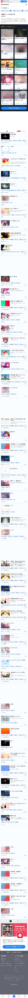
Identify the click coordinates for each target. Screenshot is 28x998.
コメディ (16, 972)
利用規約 (5, 975)
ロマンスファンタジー (19, 961)
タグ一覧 (2, 961)
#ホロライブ (5, 10)
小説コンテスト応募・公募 (5, 963)
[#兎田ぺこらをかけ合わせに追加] (23, 11)
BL (15, 967)
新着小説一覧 (3, 958)
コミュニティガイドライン (20, 975)
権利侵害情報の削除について (9, 978)
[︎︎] (1, 58)
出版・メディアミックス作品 (6, 965)
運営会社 (17, 980)
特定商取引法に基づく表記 (15, 977)
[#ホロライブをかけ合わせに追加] (11, 11)
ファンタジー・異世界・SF (20, 963)
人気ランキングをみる (14, 108)
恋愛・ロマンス (18, 958)
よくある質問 (22, 977)
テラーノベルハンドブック (11, 975)
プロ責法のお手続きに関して (19, 978)
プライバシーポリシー (12, 980)
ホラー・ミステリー (18, 965)
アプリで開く (23, 1)
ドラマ (16, 969)
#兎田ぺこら (17, 10)
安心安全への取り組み (7, 977)
